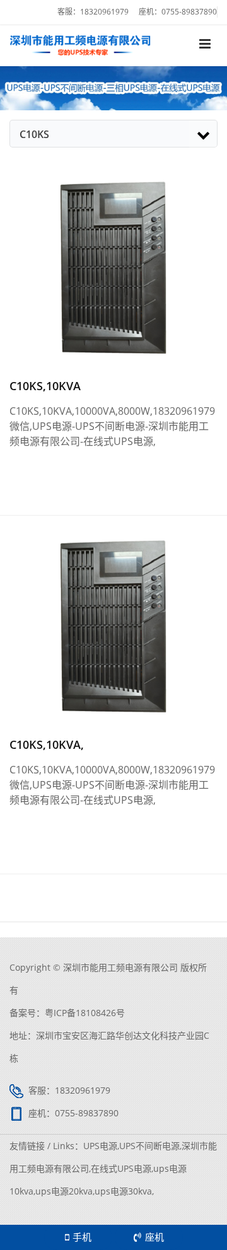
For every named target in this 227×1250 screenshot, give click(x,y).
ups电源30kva (123, 1191)
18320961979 (104, 11)
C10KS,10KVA (45, 385)
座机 (154, 1236)
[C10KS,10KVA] (113, 266)
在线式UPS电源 (121, 1168)
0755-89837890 (189, 11)
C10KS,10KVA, (46, 744)
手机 (82, 1236)
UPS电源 (100, 1146)
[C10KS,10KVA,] (113, 625)
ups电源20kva (64, 1191)
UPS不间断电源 (149, 1146)
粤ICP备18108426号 (85, 1013)
